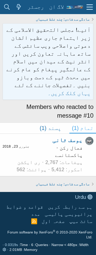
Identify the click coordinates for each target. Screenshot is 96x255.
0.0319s (11, 245)
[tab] (53, 128)
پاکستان (72, 155)
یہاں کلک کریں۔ (69, 93)
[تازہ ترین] (19, 7)
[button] (89, 7)
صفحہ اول (53, 221)
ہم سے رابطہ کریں (70, 207)
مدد (35, 214)
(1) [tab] (82, 128)
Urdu (81, 197)
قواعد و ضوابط (24, 207)
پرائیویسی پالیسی (68, 214)
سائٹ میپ (80, 221)
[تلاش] (7, 7)
